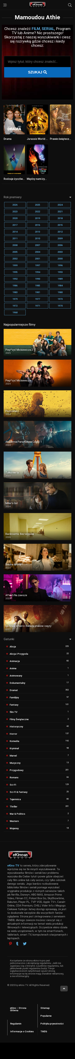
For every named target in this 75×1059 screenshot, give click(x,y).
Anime (13, 668)
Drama (7, 138)
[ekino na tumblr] (17, 944)
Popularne (46, 1015)
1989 (60, 278)
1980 (60, 292)
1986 (14, 285)
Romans (14, 777)
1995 (14, 272)
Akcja (13, 646)
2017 (14, 225)
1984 (60, 285)
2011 (14, 238)
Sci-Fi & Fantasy (18, 792)
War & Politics (17, 813)
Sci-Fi (13, 784)
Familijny (14, 697)
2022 (37, 211)
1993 (60, 272)
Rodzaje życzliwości (16, 178)
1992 (14, 278)
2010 (37, 238)
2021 (60, 211)
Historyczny (16, 726)
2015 (60, 225)
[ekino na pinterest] (10, 943)
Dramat (14, 690)
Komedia (14, 741)
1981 (37, 292)
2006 (60, 245)
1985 (37, 285)
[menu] (5, 5)
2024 (60, 204)
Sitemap (45, 1008)
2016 (37, 225)
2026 (14, 204)
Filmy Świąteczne (19, 719)
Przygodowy (16, 770)
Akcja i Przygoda (19, 653)
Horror (13, 733)
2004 (37, 252)
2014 (14, 231)
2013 (37, 231)
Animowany (16, 675)
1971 (37, 305)
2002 (14, 258)
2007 (37, 245)
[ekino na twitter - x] (24, 944)
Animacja (15, 661)
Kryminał (14, 748)
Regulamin (15, 1023)
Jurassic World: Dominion (42, 138)
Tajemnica (15, 799)
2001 (37, 258)
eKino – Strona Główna (18, 1009)
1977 (37, 299)
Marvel (13, 755)
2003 (60, 252)
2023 (14, 211)
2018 (60, 218)
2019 (37, 218)
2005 (14, 252)
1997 (37, 265)
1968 (14, 312)
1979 (14, 299)
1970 (60, 305)
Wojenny (14, 828)
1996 (60, 265)
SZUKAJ (35, 72)
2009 (60, 238)
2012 (60, 231)
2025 (37, 204)
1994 (37, 272)
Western (14, 821)
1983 (14, 292)
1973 (60, 299)
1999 (14, 265)
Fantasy (14, 704)
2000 (60, 258)
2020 (14, 218)
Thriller (13, 806)
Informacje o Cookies (22, 1031)
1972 (14, 305)
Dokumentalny (17, 683)
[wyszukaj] (70, 5)
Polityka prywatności (52, 1023)
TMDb (43, 1031)
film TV (13, 712)
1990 (37, 278)
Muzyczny (15, 763)
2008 (14, 245)
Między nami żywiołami (40, 178)
